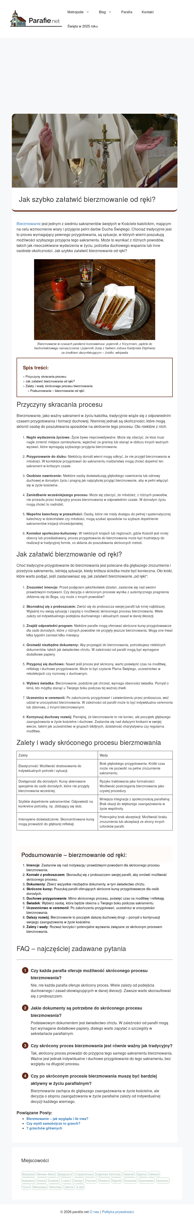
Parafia (126, 11)
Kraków (54, 1180)
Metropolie (75, 11)
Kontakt (148, 11)
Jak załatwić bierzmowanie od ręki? (50, 381)
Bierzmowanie (29, 223)
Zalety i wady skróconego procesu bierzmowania (59, 386)
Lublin (66, 1180)
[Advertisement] (97, 73)
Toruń (26, 1187)
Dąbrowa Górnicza (108, 1174)
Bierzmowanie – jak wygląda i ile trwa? (57, 1118)
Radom (104, 1180)
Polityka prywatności (118, 1211)
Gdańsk (129, 1174)
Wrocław (55, 1187)
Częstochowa (84, 1174)
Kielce (42, 1180)
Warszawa (40, 1187)
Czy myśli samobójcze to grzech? (53, 1123)
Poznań (91, 1180)
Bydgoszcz (65, 1174)
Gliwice (154, 1174)
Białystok (28, 1174)
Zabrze (69, 1187)
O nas (94, 1211)
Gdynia (141, 1174)
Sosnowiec (147, 1180)
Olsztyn (78, 1180)
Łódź (80, 1187)
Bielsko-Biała (46, 1174)
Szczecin (163, 1180)
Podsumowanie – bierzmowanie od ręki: (57, 390)
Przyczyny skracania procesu (46, 376)
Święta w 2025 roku (82, 25)
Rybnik (116, 1180)
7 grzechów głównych (44, 1128)
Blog (102, 11)
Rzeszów (130, 1180)
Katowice (28, 1180)
